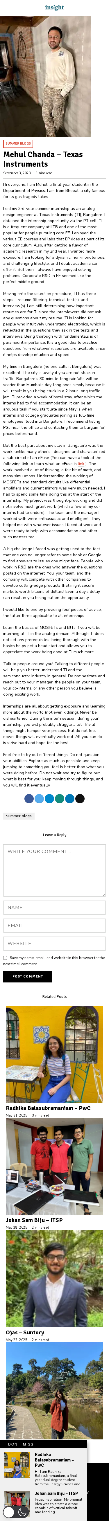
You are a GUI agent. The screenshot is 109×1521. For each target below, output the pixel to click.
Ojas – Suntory (25, 1332)
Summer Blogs (18, 143)
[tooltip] (29, 798)
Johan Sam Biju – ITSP (34, 1220)
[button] (16, 1512)
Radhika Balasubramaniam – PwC (48, 1108)
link (81, 464)
